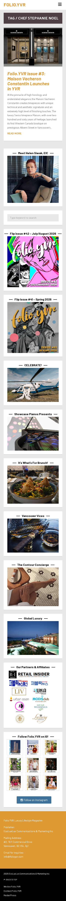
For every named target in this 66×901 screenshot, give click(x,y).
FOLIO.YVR (14, 4)
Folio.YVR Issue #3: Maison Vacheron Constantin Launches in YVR (28, 81)
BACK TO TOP (11, 879)
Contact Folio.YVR (12, 891)
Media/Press (10, 895)
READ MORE (14, 133)
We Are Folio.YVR (12, 886)
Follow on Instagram (35, 800)
